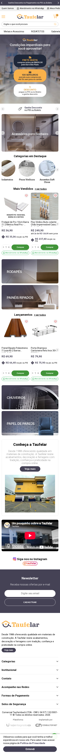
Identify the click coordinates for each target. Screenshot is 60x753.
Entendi (30, 749)
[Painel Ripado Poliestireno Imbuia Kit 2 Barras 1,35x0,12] (15, 350)
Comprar (20, 247)
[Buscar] (55, 24)
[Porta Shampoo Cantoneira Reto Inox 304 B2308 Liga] (45, 350)
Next (57, 69)
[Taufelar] (30, 16)
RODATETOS (37, 31)
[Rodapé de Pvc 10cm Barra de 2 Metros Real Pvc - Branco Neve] (15, 224)
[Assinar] (30, 602)
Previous (3, 69)
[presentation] (1, 3)
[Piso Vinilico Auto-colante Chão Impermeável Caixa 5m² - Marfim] (45, 224)
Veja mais (30, 468)
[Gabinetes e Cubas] (30, 133)
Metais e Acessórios (14, 31)
